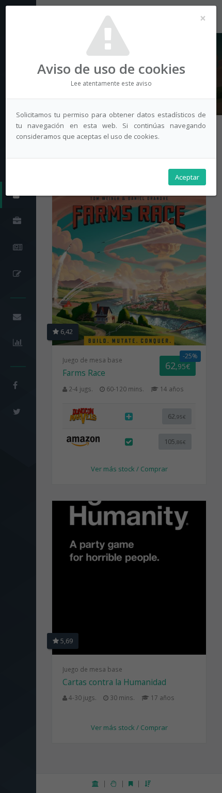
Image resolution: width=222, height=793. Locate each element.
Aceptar (187, 177)
